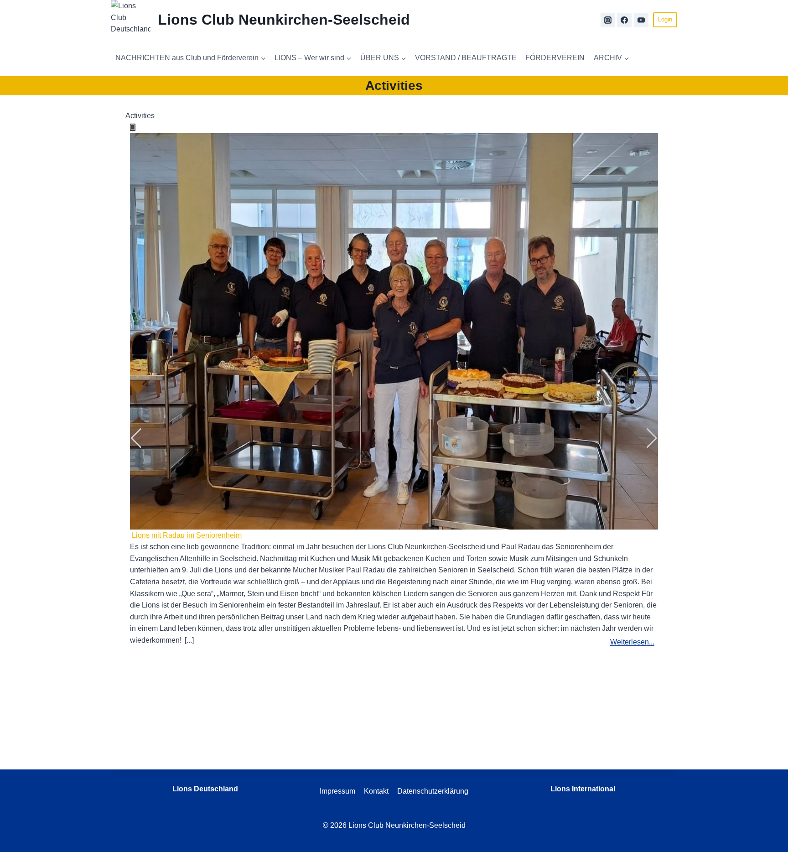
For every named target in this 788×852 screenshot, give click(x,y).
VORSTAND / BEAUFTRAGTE (466, 58)
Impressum (337, 791)
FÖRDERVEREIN (555, 58)
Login (665, 19)
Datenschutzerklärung (432, 791)
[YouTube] (641, 20)
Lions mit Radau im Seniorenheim (187, 535)
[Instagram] (608, 20)
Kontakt (376, 791)
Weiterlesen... (632, 642)
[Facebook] (624, 20)
